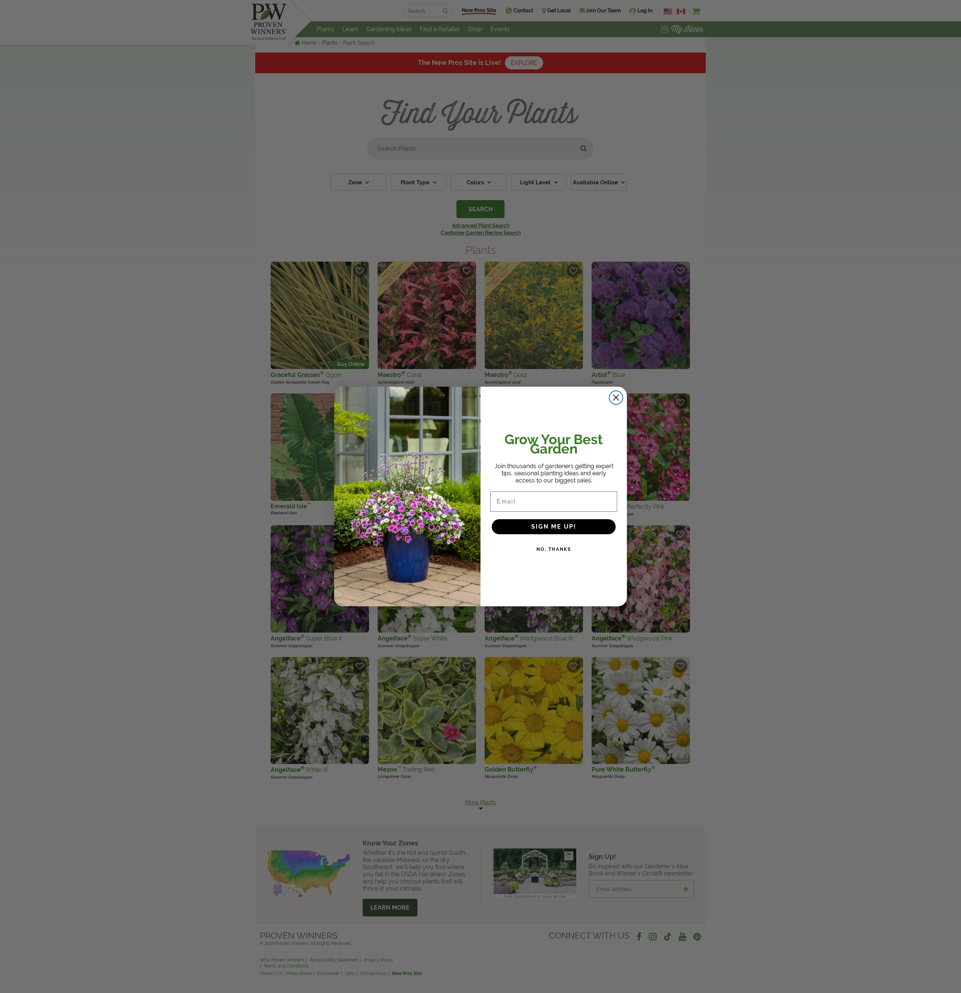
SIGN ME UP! (553, 526)
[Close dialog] (616, 397)
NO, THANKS (553, 549)
